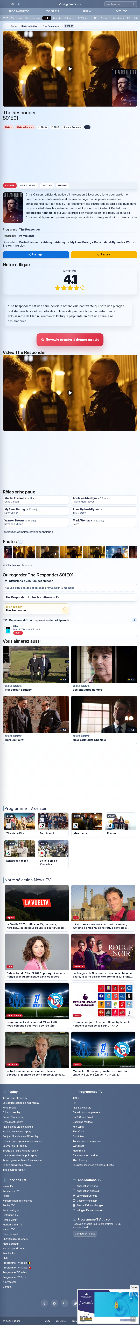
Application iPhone (87, 1185)
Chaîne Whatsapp (87, 1200)
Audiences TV (11, 1191)
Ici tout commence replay (17, 1131)
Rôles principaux (19, 491)
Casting (47, 185)
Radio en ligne (11, 1210)
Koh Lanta (78, 1126)
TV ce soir (16, 18)
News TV (8, 1186)
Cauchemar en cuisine (85, 1155)
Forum (6, 1195)
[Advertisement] (70, 155)
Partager (38, 254)
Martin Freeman (29, 242)
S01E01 (69, 26)
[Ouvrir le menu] (5, 4)
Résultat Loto (10, 1253)
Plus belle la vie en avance (18, 1126)
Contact (7, 1286)
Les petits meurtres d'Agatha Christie (93, 1164)
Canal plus (118, 18)
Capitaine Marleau (83, 1121)
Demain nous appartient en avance (22, 1141)
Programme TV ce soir (25, 808)
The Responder (51, 26)
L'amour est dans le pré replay (20, 1155)
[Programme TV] (5, 26)
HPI (74, 1102)
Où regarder (28, 185)
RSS (74, 1320)
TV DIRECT (52, 11)
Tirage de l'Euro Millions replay (20, 1150)
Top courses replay (14, 1169)
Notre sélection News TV (27, 879)
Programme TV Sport (15, 1277)
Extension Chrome (87, 1195)
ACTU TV (121, 11)
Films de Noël (10, 1234)
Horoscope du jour (13, 1248)
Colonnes (69, 18)
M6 (128, 18)
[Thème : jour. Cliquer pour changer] (19, 4)
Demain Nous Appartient (86, 1112)
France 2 (105, 18)
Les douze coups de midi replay (21, 1102)
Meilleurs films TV (13, 1224)
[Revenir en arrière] (25, 4)
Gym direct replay (13, 1121)
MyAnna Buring (80, 242)
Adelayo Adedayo (55, 242)
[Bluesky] (65, 1303)
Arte (136, 18)
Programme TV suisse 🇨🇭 (17, 1267)
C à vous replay (11, 1112)
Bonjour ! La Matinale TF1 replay (20, 1136)
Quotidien (78, 1136)
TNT (5, 18)
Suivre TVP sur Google (90, 1205)
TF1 (95, 18)
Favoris (106, 254)
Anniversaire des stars (15, 1238)
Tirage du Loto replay (15, 1098)
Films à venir (10, 1219)
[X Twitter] (54, 1303)
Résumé (9, 185)
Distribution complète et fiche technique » (28, 532)
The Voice (79, 1131)
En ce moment (32, 18)
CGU (47, 1320)
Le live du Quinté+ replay (17, 1164)
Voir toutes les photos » (17, 565)
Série (14, 26)
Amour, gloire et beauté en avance (22, 1160)
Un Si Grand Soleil (83, 1117)
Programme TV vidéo (15, 1272)
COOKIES (61, 1320)
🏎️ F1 (47, 18)
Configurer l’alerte (85, 1233)
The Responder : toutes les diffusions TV (32, 597)
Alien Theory (80, 1160)
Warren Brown (14, 520)
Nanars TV (9, 1229)
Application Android (88, 1190)
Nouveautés (9, 1281)
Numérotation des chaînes (17, 1200)
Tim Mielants (25, 236)
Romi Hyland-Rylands (108, 242)
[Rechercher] (134, 4)
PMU (5, 1258)
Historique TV (10, 1215)
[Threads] (75, 1303)
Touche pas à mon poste (87, 1141)
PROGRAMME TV (19, 11)
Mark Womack (82, 520)
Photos (62, 185)
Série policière (29, 26)
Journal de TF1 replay (15, 1145)
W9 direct (78, 1145)
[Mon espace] (12, 4)
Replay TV (9, 1205)
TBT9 (76, 1098)
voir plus (20, 245)
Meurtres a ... (80, 1150)
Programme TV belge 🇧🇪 (17, 1262)
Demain (57, 18)
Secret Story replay (14, 1117)
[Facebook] (44, 1303)
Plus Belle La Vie (82, 1107)
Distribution (10, 242)
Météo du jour (11, 1243)
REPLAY (87, 11)
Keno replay (9, 1107)
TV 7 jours (83, 18)
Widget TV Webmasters (90, 1210)
